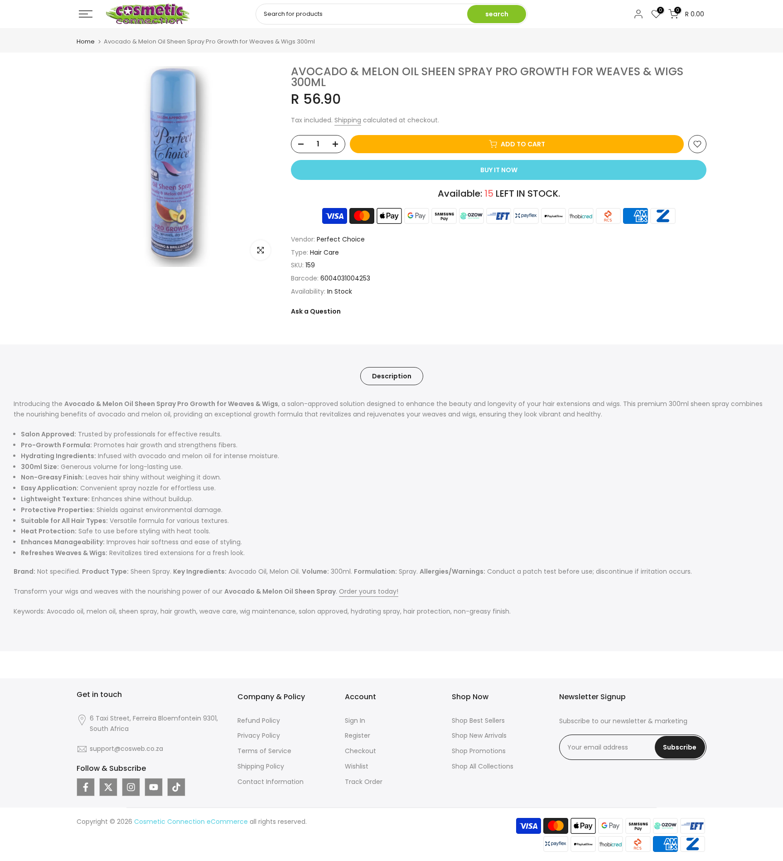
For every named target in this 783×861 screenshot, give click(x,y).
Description (391, 375)
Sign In (355, 720)
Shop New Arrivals (479, 735)
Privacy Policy (258, 735)
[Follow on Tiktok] (176, 787)
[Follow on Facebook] (86, 787)
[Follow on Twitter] (108, 787)
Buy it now (498, 169)
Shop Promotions (479, 750)
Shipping (347, 120)
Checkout (360, 750)
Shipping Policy (260, 766)
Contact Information (270, 781)
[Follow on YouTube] (154, 787)
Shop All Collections (482, 766)
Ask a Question (316, 311)
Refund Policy (258, 720)
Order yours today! (368, 591)
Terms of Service (264, 750)
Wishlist (356, 766)
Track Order (363, 781)
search (496, 14)
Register (357, 735)
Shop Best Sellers (478, 720)
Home (86, 41)
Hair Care (324, 252)
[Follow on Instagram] (131, 787)
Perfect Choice (341, 239)
